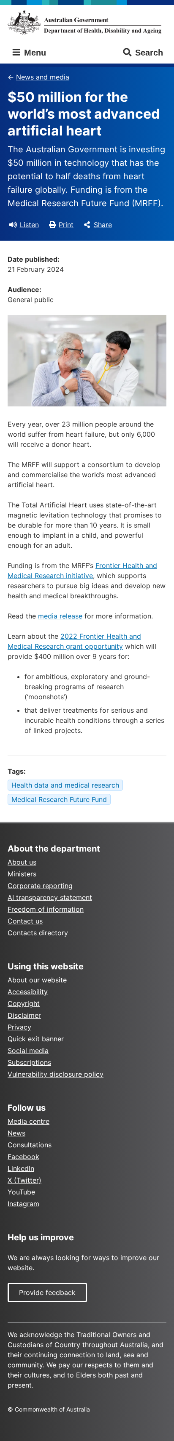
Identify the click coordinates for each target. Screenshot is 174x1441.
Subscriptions (29, 1062)
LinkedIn (21, 1168)
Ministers (22, 874)
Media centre (28, 1121)
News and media (42, 77)
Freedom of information (46, 909)
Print (66, 224)
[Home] (87, 22)
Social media (28, 1050)
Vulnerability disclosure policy (55, 1074)
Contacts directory (38, 933)
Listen (29, 224)
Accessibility (28, 991)
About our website (37, 980)
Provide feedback (47, 1292)
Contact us (25, 921)
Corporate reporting (40, 885)
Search (149, 52)
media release (60, 616)
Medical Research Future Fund (59, 799)
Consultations (30, 1145)
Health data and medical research (65, 785)
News (16, 1133)
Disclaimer (24, 1015)
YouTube (21, 1192)
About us (22, 862)
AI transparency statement (50, 897)
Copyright (24, 1003)
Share (103, 224)
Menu (34, 52)
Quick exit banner (36, 1039)
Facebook (23, 1156)
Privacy (19, 1027)
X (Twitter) (24, 1180)
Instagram (23, 1204)
